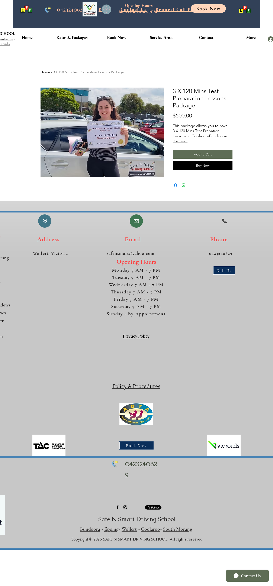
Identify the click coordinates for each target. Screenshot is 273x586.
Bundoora (90, 529)
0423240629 (71, 9)
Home (45, 72)
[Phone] (224, 221)
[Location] (44, 221)
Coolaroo (150, 529)
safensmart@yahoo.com (130, 253)
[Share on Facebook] (175, 185)
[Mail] (136, 221)
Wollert (129, 529)
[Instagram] (125, 507)
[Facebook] (117, 507)
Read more (180, 141)
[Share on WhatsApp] (183, 185)
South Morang (177, 529)
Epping (111, 529)
